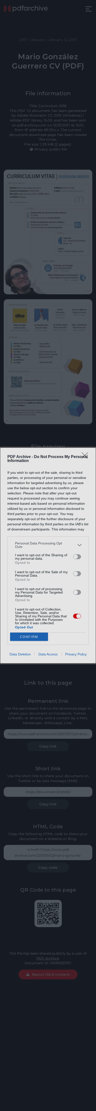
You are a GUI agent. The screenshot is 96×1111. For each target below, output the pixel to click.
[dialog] (48, 555)
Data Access (48, 654)
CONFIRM (29, 637)
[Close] (86, 457)
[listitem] (48, 545)
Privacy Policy (76, 654)
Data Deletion (20, 654)
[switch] (77, 556)
